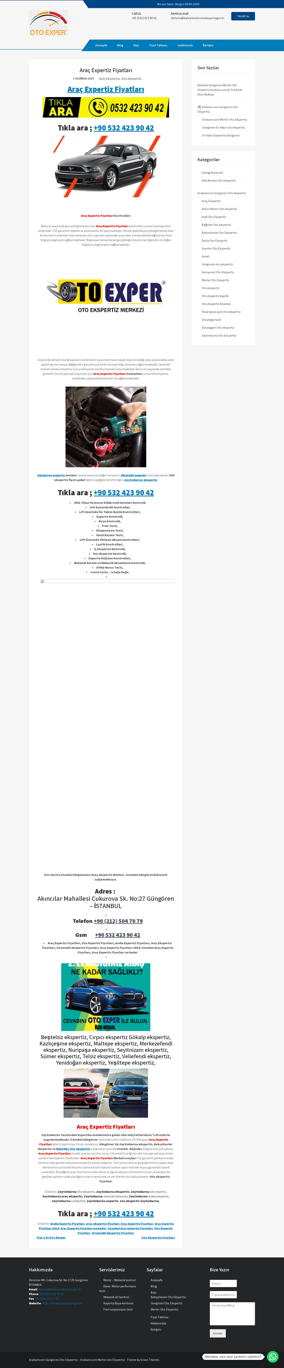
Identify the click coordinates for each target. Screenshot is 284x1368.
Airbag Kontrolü (212, 173)
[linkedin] (249, 4)
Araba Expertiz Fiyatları (67, 1224)
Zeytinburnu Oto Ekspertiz (219, 336)
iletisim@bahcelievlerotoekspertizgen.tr (197, 18)
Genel (205, 256)
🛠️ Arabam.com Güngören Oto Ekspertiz (217, 109)
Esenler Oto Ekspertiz (216, 248)
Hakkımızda (185, 45)
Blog (120, 45)
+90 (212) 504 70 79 (118, 921)
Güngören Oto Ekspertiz (166, 1303)
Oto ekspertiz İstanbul (216, 304)
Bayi (136, 45)
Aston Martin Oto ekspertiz (219, 209)
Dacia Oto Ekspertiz (214, 241)
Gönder (218, 1333)
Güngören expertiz (51, 475)
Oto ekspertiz (131, 78)
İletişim (208, 45)
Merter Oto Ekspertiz (215, 280)
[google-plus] (242, 4)
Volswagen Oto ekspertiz (218, 328)
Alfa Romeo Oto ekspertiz (219, 181)
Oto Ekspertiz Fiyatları (158, 1238)
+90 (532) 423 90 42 (51, 1294)
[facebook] (228, 4)
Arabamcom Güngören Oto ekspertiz (221, 193)
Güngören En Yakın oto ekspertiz (223, 127)
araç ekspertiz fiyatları (103, 1224)
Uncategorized (211, 320)
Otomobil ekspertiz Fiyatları (113, 1233)
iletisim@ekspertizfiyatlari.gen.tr (59, 1289)
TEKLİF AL (243, 16)
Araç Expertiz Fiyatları (106, 89)
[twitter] (235, 4)
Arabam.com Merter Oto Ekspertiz (224, 120)
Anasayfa (101, 45)
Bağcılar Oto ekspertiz (216, 225)
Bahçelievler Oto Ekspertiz (219, 233)
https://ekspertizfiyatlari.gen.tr (61, 1303)
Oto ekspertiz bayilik (215, 296)
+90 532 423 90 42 (124, 128)
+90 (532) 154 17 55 (47, 1299)
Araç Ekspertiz (109, 78)
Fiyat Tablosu (158, 45)
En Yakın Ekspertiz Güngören (221, 135)
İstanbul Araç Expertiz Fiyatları (130, 1228)
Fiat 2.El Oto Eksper (51, 1238)
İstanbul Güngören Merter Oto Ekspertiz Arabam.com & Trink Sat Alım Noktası (219, 90)
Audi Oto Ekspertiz (214, 217)
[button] (273, 1357)
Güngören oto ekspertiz (217, 264)
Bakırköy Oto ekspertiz (73, 1149)
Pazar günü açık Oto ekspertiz (221, 312)
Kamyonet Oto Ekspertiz (218, 272)
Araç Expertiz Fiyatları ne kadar (83, 1228)
